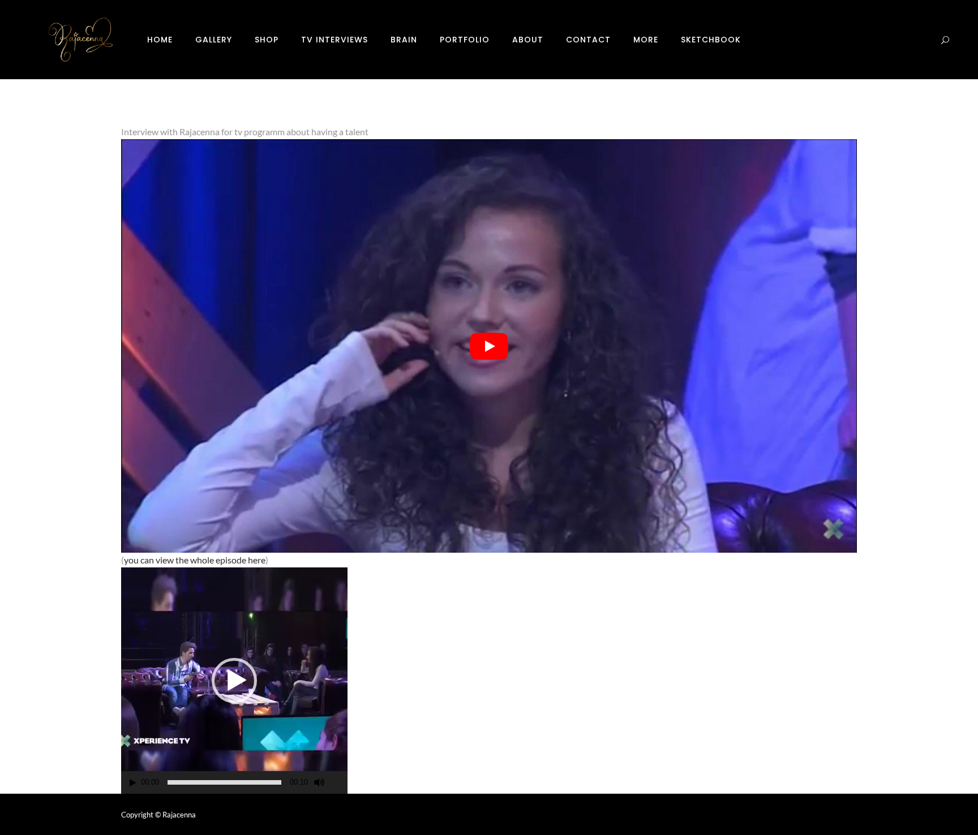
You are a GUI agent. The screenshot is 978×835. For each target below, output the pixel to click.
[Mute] (319, 782)
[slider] (224, 782)
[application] (234, 680)
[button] (234, 680)
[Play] (133, 782)
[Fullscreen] (339, 782)
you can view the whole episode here (194, 559)
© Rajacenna (175, 814)
